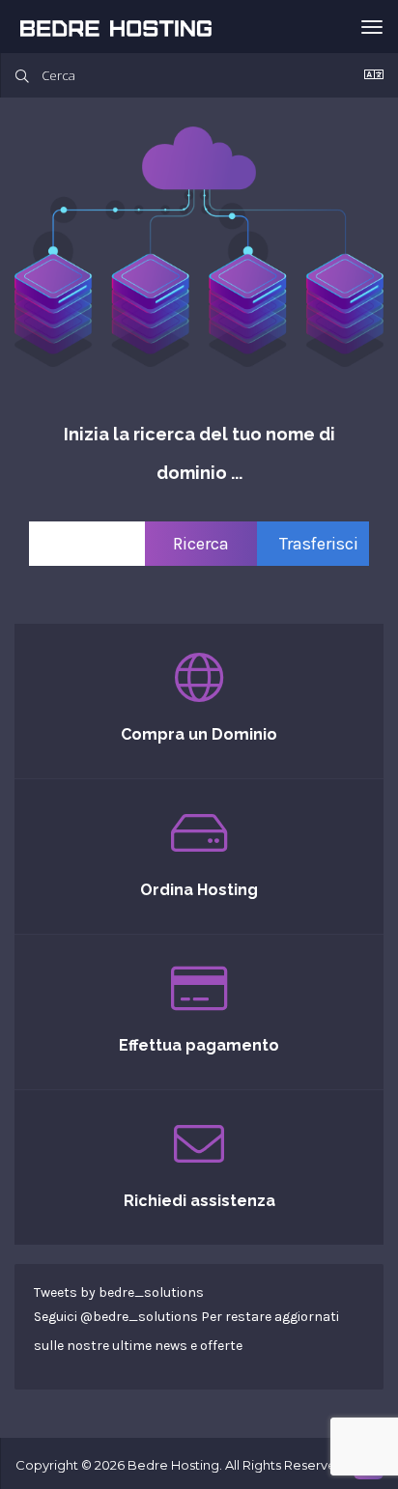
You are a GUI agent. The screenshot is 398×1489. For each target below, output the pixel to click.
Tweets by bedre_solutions (119, 1292)
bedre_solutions (145, 1316)
